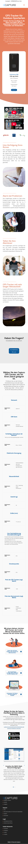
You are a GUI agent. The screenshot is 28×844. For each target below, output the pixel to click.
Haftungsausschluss (8, 821)
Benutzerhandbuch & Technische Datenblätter (13, 811)
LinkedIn (5, 834)
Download (6, 815)
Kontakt (5, 802)
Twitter (5, 832)
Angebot (5, 804)
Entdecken (14, 90)
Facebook (6, 828)
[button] (4, 136)
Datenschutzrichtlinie (8, 823)
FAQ (4, 809)
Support (5, 813)
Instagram (6, 830)
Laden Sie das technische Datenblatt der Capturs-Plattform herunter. (14, 727)
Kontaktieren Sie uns (14, 351)
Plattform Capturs (7, 800)
